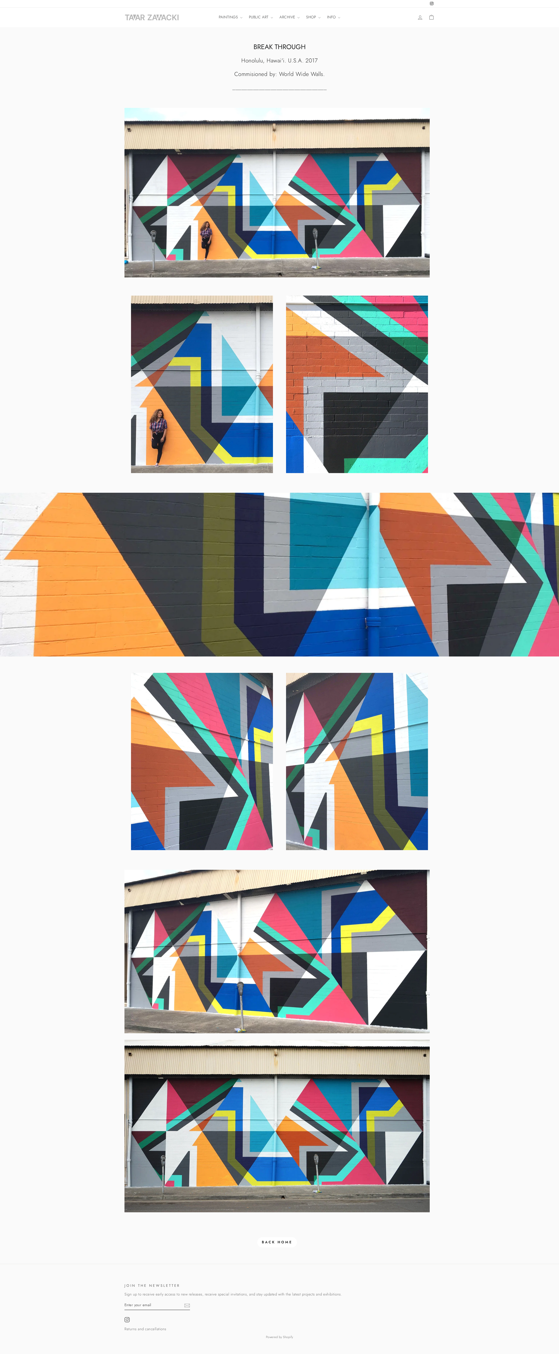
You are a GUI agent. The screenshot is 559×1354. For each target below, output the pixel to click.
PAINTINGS (229, 17)
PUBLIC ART (259, 17)
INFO (332, 17)
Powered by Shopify (279, 1337)
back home (277, 1242)
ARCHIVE (288, 17)
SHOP (311, 17)
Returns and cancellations (145, 1329)
